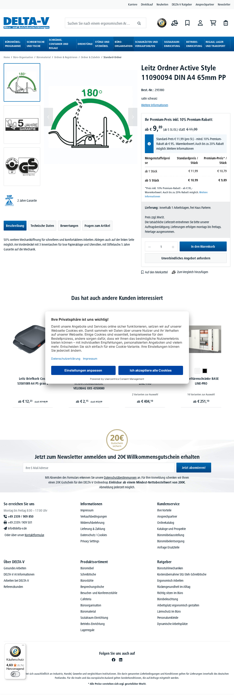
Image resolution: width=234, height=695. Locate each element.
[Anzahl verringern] (149, 246)
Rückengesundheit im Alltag (173, 586)
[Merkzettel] (187, 22)
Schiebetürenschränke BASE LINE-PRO (145, 381)
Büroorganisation (90, 605)
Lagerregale (87, 630)
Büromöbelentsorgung (170, 541)
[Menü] (23, 646)
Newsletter (224, 4)
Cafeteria (85, 599)
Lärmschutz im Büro (169, 611)
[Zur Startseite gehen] (26, 22)
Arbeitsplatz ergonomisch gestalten (178, 605)
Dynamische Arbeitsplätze (172, 623)
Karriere (132, 4)
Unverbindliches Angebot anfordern (185, 258)
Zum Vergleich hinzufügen (192, 272)
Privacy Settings (89, 541)
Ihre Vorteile (164, 510)
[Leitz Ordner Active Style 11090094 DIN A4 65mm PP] (90, 117)
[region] (70, 124)
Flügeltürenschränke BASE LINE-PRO (201, 381)
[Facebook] (113, 660)
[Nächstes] (132, 117)
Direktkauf (147, 4)
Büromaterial (88, 611)
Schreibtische (88, 574)
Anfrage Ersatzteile (168, 547)
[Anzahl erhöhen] (173, 246)
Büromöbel (87, 568)
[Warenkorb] (213, 22)
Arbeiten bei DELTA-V (16, 580)
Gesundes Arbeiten (15, 568)
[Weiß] (197, 371)
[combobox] (99, 23)
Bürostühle (86, 580)
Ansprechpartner (205, 4)
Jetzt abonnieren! (194, 468)
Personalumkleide (167, 617)
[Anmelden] (200, 22)
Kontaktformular (34, 535)
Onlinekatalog (165, 522)
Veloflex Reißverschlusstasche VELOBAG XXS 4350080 (88, 383)
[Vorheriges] (48, 117)
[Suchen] (139, 23)
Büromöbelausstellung (170, 535)
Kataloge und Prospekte (171, 528)
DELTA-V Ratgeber (182, 4)
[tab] (15, 226)
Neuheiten (162, 4)
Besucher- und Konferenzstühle (98, 593)
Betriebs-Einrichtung (92, 623)
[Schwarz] (204, 371)
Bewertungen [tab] (69, 226)
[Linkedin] (120, 660)
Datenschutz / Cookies (93, 535)
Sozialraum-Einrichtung (94, 617)
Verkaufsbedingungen (93, 516)
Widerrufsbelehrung (92, 522)
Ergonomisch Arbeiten (170, 580)
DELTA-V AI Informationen (19, 574)
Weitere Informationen (154, 105)
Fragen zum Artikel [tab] (97, 226)
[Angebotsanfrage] (225, 22)
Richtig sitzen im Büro (170, 593)
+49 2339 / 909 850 (20, 516)
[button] (22, 82)
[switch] (15, 674)
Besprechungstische (92, 586)
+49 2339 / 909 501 (20, 522)
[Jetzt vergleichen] (174, 22)
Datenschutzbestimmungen (120, 477)
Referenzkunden (13, 586)
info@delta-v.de (17, 528)
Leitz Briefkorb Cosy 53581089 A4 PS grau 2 (32, 381)
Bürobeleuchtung (167, 599)
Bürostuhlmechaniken (170, 568)
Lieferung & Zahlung (92, 528)
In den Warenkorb (203, 246)
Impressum (86, 510)
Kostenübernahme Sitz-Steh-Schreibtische (181, 574)
